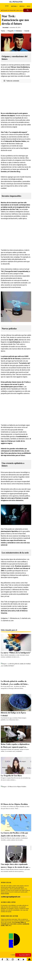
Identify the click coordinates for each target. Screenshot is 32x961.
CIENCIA (21, 6)
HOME (7, 6)
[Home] (29, 960)
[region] (16, 97)
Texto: (3, 31)
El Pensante (16, 1)
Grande (26, 31)
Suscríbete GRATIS (24, 955)
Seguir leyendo (5, 893)
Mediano (19, 31)
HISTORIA (14, 6)
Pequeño (11, 31)
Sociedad (5, 27)
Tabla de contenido (12, 81)
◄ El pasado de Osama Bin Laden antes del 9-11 (14, 10)
